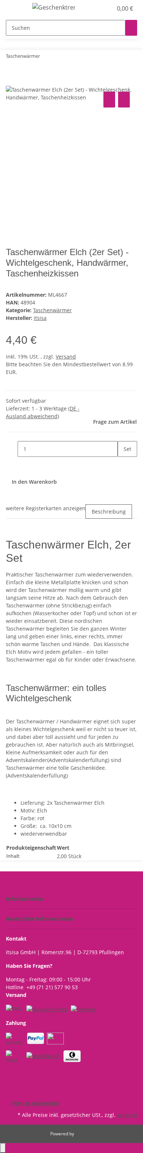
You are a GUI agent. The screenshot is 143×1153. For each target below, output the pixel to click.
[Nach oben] (3, 1148)
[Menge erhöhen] (123, 465)
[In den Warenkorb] (12, 82)
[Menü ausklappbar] (15, 8)
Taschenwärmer (52, 310)
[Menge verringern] (12, 449)
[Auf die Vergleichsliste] (109, 99)
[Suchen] (131, 28)
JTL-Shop (84, 1134)
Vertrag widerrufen (35, 1103)
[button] (99, 8)
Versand (66, 356)
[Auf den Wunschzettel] (124, 99)
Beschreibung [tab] (109, 511)
